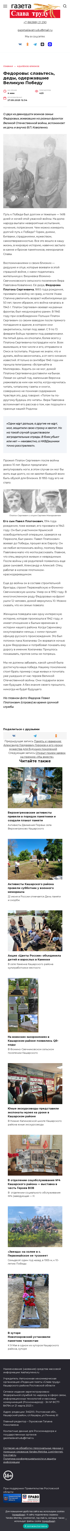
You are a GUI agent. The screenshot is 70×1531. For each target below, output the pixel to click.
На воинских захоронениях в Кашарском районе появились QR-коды (33, 1040)
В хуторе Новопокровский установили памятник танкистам (29, 1336)
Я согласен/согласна (36, 1526)
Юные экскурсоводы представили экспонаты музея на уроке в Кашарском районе (33, 1112)
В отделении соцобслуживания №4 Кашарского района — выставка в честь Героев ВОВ (34, 1184)
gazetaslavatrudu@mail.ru (35, 30)
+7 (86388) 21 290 (35, 22)
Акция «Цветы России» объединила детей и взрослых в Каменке (34, 957)
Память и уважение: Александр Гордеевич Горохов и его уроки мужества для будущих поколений (33, 745)
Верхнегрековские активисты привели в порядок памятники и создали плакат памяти (32, 816)
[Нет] (66, 1519)
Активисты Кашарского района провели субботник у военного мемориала (31, 888)
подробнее (19, 1514)
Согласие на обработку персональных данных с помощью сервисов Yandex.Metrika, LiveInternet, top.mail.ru (33, 1452)
